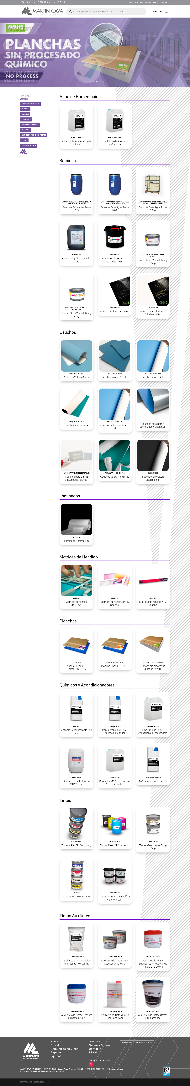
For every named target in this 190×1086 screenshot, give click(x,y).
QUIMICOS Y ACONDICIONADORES (34, 135)
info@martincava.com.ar (115, 1069)
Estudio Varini (42, 1082)
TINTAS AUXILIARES (29, 145)
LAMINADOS (26, 119)
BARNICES (25, 109)
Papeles (56, 1052)
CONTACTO (165, 2)
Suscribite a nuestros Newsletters (137, 1042)
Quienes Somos (99, 1045)
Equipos (56, 1056)
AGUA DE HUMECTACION (30, 104)
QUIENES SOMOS (143, 2)
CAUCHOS (25, 114)
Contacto (95, 1049)
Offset (55, 1045)
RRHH (155, 2)
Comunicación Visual (65, 1049)
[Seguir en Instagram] (91, 1064)
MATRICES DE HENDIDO (30, 125)
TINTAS (24, 140)
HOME (131, 2)
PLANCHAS (26, 130)
